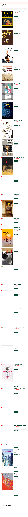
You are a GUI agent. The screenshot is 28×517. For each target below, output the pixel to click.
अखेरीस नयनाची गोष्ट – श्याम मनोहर (18, 120)
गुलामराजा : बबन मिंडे (16, 218)
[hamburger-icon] (24, 5)
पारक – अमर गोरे (16, 345)
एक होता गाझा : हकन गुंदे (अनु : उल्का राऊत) (19, 327)
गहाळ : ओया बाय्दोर (16, 200)
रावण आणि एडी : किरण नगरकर (17, 284)
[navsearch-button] (15, 1)
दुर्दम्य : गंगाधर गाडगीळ (16, 29)
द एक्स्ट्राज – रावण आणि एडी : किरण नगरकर (19, 46)
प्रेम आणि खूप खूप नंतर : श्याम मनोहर (18, 364)
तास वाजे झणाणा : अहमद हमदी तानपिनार (18, 444)
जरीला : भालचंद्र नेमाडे (16, 248)
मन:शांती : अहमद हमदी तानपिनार (17, 266)
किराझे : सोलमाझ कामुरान (17, 467)
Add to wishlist (19, 16)
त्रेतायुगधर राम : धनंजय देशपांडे (17, 229)
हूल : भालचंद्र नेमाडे (16, 491)
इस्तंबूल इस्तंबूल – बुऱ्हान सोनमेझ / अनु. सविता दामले (19, 388)
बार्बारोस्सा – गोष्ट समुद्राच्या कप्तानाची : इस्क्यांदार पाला (20, 425)
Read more (16, 106)
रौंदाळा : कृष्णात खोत (16, 290)
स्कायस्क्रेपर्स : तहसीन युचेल (17, 449)
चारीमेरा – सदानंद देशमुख (17, 83)
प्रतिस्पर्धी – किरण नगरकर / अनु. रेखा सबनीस (19, 11)
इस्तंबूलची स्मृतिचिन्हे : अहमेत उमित (18, 64)
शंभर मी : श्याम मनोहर (16, 194)
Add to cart (16, 33)
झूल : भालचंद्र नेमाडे (16, 473)
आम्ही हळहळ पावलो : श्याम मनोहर (17, 308)
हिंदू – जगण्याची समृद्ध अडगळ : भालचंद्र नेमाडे (19, 157)
